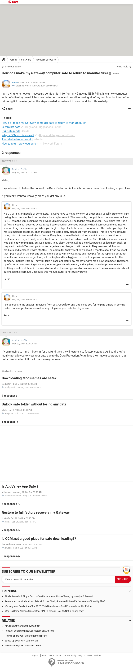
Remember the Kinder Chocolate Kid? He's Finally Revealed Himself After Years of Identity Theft (55, 601)
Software (26, 59)
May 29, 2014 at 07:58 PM (24, 208)
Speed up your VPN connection (21, 640)
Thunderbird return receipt (17, 139)
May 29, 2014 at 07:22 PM (24, 172)
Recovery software (46, 59)
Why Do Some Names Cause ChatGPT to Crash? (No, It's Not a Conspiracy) (45, 611)
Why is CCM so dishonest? (18, 135)
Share (9, 108)
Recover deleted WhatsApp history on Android (29, 630)
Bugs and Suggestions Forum (43, 127)
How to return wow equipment (20, 143)
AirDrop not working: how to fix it (22, 626)
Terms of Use (54, 655)
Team (43, 655)
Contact (88, 655)
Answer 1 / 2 (9, 161)
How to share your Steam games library (26, 635)
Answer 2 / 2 (9, 332)
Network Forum (52, 143)
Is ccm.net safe (11, 127)
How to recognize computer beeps (23, 645)
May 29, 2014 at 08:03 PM (24, 299)
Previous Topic (13, 66)
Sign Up (35, 655)
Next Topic (122, 66)
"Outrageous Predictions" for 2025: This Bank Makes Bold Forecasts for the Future (48, 606)
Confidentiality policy (72, 655)
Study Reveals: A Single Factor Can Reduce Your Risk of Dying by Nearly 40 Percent (49, 596)
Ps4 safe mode (11, 131)
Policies (97, 655)
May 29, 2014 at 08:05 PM (44, 85)
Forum (13, 59)
